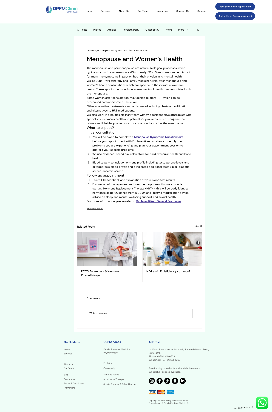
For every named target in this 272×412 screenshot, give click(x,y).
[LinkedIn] (183, 381)
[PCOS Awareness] (107, 249)
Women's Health (95, 208)
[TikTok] (167, 381)
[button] (198, 30)
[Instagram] (152, 381)
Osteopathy (152, 29)
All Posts (82, 29)
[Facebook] (159, 381)
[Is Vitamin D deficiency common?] (172, 249)
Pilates (97, 29)
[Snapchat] (175, 381)
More (181, 29)
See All (199, 226)
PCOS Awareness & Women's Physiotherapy (100, 273)
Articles (111, 29)
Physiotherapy (131, 29)
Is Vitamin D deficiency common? (168, 271)
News (169, 29)
